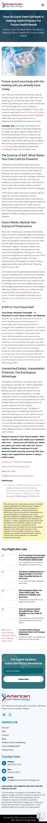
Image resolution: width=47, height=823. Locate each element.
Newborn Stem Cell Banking (13, 742)
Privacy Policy (7, 750)
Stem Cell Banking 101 (11, 746)
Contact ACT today (10, 462)
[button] (43, 5)
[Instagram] (10, 714)
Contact (5, 735)
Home (6, 29)
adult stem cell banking (33, 112)
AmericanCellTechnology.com (15, 466)
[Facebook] (4, 714)
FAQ (3, 731)
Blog (4, 739)
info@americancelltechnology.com (18, 476)
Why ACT (6, 727)
